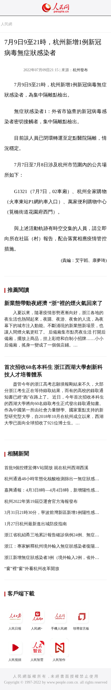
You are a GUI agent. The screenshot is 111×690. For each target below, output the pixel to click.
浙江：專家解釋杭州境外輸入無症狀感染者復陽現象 (53, 546)
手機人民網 (59, 628)
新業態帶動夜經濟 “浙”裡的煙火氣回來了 (53, 303)
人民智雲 (36, 660)
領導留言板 (81, 628)
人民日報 (14, 628)
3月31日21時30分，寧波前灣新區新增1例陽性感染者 (53, 512)
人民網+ (37, 628)
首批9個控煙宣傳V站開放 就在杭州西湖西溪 (46, 467)
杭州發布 (80, 70)
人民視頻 (14, 660)
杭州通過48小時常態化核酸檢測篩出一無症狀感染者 (53, 478)
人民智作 (59, 660)
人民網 (6, 24)
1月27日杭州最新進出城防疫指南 (35, 523)
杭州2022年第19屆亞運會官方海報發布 (41, 501)
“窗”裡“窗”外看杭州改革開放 (31, 568)
